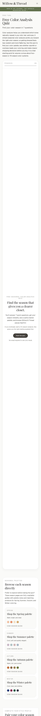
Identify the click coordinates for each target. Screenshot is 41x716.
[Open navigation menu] (37, 3)
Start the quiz (20, 335)
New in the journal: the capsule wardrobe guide (20, 9)
